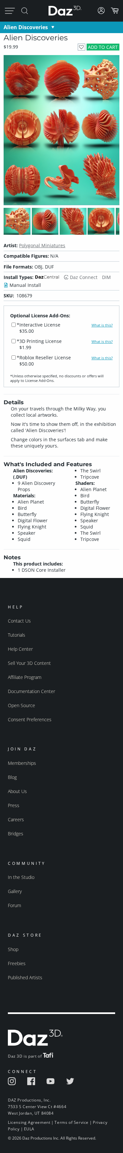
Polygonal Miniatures (42, 245)
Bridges (15, 833)
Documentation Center (31, 691)
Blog (12, 777)
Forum (14, 905)
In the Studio (21, 877)
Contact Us (19, 621)
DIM (106, 277)
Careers (16, 819)
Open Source (21, 705)
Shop (13, 949)
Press (13, 805)
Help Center (20, 649)
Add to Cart (103, 47)
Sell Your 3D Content (29, 663)
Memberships (22, 763)
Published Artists (25, 977)
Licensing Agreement (29, 1122)
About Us (17, 791)
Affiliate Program (24, 677)
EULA (29, 1129)
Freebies (17, 963)
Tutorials (16, 635)
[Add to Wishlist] (81, 47)
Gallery (15, 891)
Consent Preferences (29, 719)
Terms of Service (71, 1122)
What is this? (102, 325)
